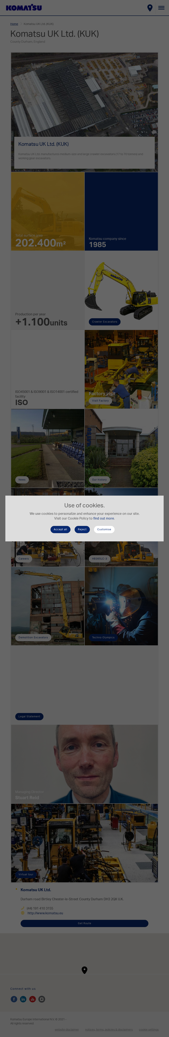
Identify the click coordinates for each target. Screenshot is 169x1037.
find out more (103, 518)
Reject (82, 529)
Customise (104, 529)
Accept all (60, 529)
